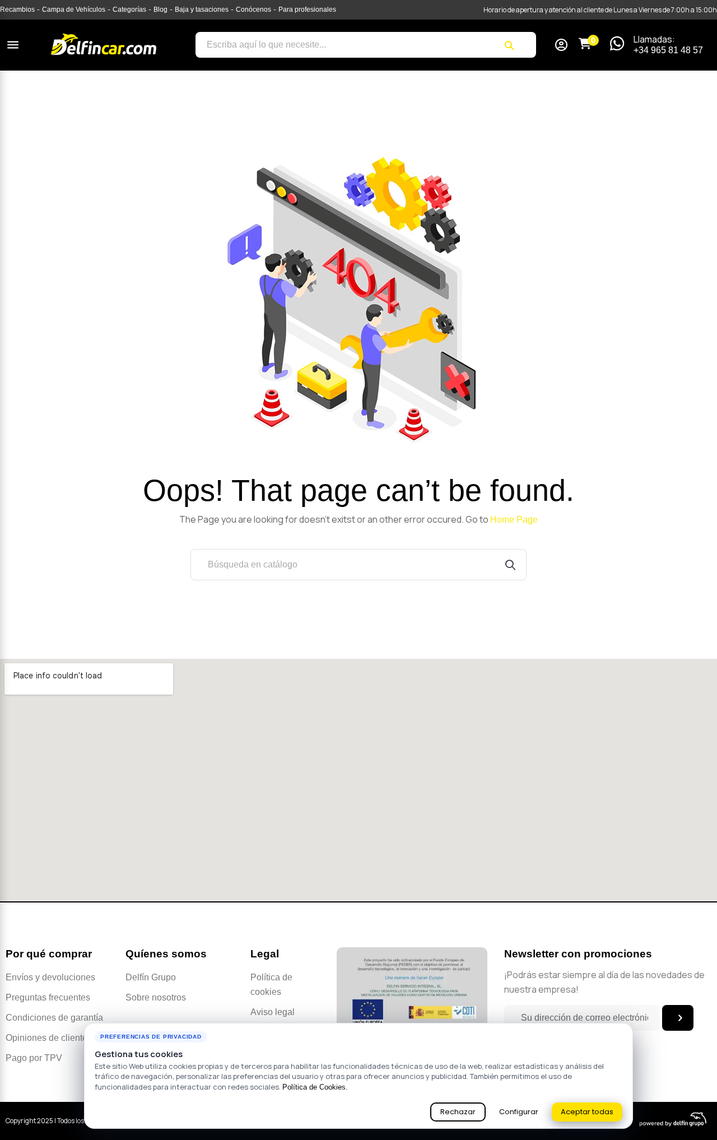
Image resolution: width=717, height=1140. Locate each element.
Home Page (514, 519)
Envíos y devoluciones (50, 977)
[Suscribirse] (677, 1018)
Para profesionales (307, 9)
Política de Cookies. (315, 1087)
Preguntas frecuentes (48, 997)
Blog (160, 9)
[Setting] (561, 46)
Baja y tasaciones (202, 9)
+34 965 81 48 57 (668, 50)
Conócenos (253, 9)
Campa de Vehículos (73, 9)
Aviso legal (272, 1012)
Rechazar (458, 1111)
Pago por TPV (34, 1058)
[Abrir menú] (13, 45)
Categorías (129, 9)
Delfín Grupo (150, 977)
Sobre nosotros (155, 997)
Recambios (17, 9)
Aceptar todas (587, 1111)
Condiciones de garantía (54, 1017)
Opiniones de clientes (49, 1038)
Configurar (518, 1111)
